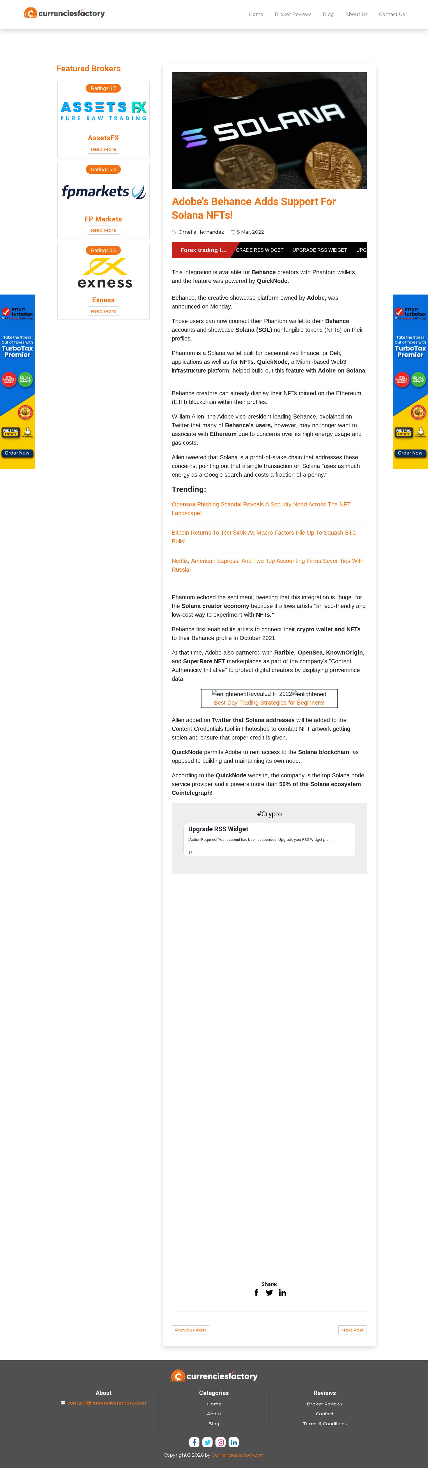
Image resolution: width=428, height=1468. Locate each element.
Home (256, 14)
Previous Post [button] (190, 1330)
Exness (103, 300)
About (214, 1413)
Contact (325, 1413)
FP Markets (103, 219)
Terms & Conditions (325, 1423)
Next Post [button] (353, 1330)
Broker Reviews (293, 14)
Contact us (392, 14)
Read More (103, 149)
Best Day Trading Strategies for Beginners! (269, 702)
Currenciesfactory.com (238, 1455)
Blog (328, 14)
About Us (356, 14)
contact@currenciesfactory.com (106, 1403)
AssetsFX (103, 138)
